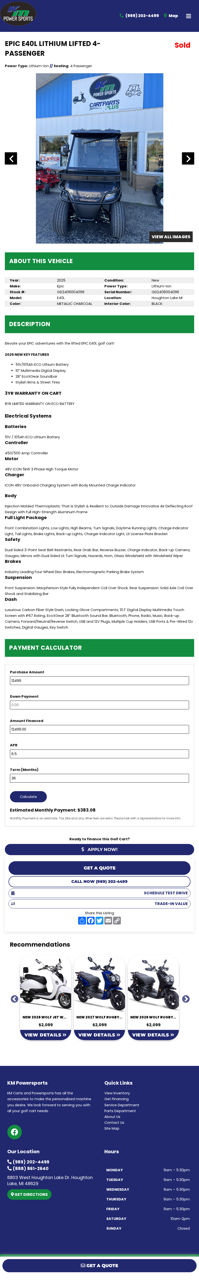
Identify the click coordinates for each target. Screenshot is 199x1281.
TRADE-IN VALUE (171, 903)
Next (184, 997)
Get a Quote (100, 868)
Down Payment (24, 696)
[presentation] (11, 158)
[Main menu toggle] (188, 16)
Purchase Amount (27, 672)
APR (13, 745)
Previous (12, 997)
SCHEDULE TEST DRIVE (166, 893)
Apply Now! (101, 849)
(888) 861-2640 (30, 1168)
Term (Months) (24, 769)
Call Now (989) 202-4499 (99, 881)
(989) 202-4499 (30, 1162)
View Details (44, 1035)
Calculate (28, 796)
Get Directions (31, 1194)
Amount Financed (26, 720)
